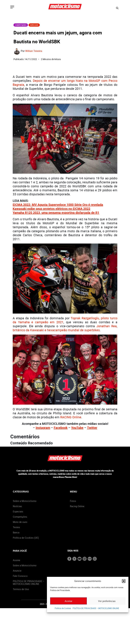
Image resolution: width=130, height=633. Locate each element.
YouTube (77, 427)
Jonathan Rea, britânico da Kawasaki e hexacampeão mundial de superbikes (65, 328)
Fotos (73, 500)
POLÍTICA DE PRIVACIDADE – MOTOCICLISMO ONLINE (96, 608)
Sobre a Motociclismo (24, 500)
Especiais (34, 25)
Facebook (61, 427)
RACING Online (70, 417)
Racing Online (77, 506)
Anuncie (17, 570)
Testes (16, 527)
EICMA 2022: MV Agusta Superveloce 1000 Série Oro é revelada (58, 204)
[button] (123, 581)
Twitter (92, 427)
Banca (16, 532)
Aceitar (68, 601)
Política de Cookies (63, 608)
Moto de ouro (20, 521)
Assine (16, 560)
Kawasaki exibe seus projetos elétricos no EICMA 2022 (51, 208)
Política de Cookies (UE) (26, 537)
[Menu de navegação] (12, 7)
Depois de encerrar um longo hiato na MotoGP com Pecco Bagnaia (65, 82)
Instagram (43, 427)
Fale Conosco (20, 575)
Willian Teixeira (33, 51)
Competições (20, 25)
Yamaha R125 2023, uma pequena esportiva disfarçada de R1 (56, 212)
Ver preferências (107, 601)
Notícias (17, 506)
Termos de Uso (21, 589)
